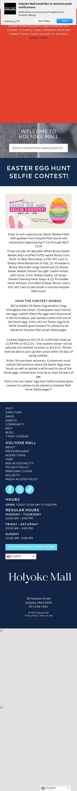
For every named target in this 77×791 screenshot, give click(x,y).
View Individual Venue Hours (31, 547)
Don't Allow (44, 20)
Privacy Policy (17, 467)
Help (8, 428)
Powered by (9, 21)
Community (14, 424)
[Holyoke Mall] (38, 577)
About (10, 447)
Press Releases (17, 451)
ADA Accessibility (19, 463)
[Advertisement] (38, 80)
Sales (9, 416)
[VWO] (17, 21)
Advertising (15, 455)
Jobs (9, 459)
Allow (65, 20)
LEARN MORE (38, 38)
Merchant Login (18, 471)
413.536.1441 (38, 606)
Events (11, 420)
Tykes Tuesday (17, 436)
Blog (9, 432)
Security (12, 475)
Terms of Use (46, 615)
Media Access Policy (21, 479)
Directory (13, 412)
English (16, 556)
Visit (9, 408)
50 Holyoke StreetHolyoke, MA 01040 (38, 600)
